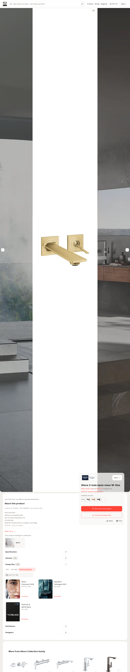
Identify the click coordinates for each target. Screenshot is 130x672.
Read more (9, 531)
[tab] (7, 569)
